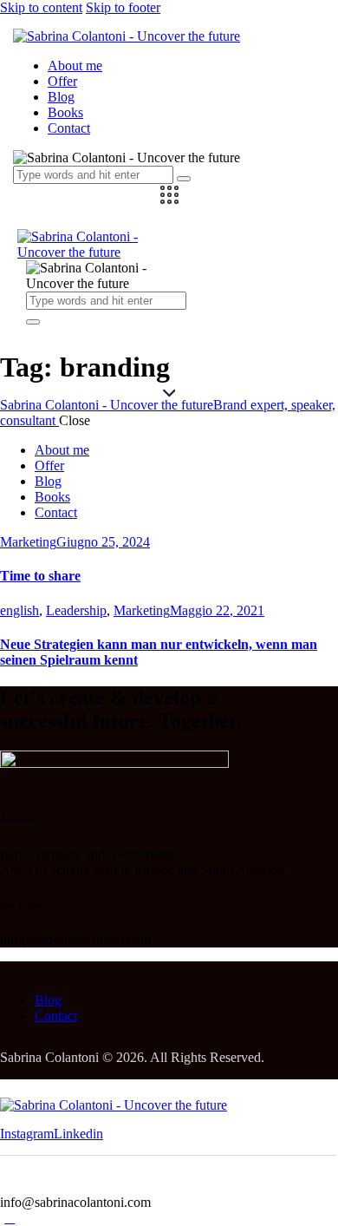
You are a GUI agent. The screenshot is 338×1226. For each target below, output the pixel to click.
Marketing (28, 541)
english (19, 610)
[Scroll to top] (9, 1217)
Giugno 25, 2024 (103, 541)
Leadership (76, 610)
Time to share (40, 575)
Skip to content (41, 7)
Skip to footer (123, 7)
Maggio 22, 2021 (217, 610)
